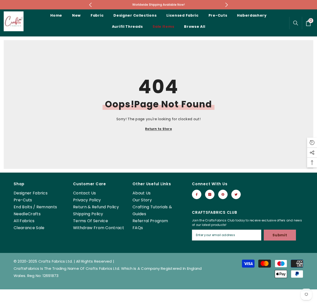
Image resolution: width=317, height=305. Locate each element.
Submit (279, 235)
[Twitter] (236, 194)
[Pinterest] (223, 194)
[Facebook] (196, 194)
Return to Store (158, 129)
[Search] (296, 23)
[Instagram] (209, 194)
